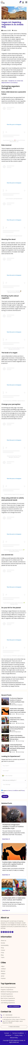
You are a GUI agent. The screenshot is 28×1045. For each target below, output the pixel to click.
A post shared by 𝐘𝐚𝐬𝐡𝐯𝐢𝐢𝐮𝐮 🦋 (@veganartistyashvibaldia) (14, 291)
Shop (2, 948)
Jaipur (3, 966)
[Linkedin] (8, 932)
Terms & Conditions (13, 790)
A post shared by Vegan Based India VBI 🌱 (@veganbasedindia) (14, 550)
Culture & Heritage (20, 723)
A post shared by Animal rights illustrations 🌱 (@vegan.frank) (14, 603)
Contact (6, 1033)
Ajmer (2, 976)
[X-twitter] (4, 932)
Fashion (12, 704)
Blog (2, 955)
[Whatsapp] (12, 932)
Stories (3, 943)
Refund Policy (14, 1038)
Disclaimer (8, 1035)
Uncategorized (19, 704)
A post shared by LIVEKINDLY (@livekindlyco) (14, 400)
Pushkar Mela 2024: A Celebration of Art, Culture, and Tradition (17, 719)
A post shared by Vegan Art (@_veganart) (14, 494)
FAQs (2, 952)
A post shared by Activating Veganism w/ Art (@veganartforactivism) (14, 348)
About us (3, 940)
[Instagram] (6, 932)
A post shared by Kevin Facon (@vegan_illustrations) (14, 456)
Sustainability (5, 945)
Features (19, 731)
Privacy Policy (19, 1035)
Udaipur (3, 973)
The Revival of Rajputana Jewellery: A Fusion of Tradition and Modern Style (17, 700)
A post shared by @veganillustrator (14, 198)
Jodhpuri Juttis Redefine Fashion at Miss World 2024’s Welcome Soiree (17, 737)
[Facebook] (2, 932)
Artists (15, 30)
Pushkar (3, 978)
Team (2, 957)
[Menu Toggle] (26, 2)
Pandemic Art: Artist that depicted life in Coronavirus (12, 81)
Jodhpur (3, 969)
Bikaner (3, 971)
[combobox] (3, 776)
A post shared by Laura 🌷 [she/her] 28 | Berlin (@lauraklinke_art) (14, 141)
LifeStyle (15, 704)
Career (3, 950)
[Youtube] (10, 932)
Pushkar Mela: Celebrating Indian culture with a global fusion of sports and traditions (18, 710)
